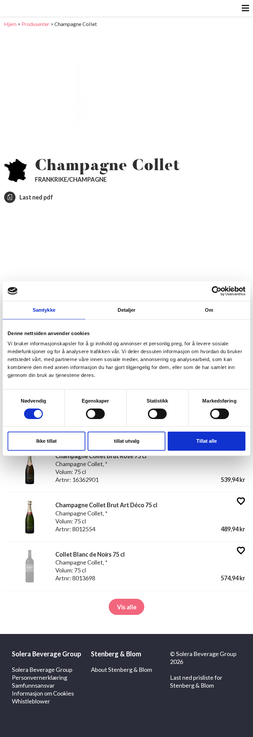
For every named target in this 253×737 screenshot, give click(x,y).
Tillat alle (206, 441)
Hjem (10, 24)
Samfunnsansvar (33, 685)
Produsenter (35, 24)
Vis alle (126, 607)
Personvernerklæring (39, 677)
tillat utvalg (126, 441)
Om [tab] (209, 310)
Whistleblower (31, 701)
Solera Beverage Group (42, 669)
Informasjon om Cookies (43, 693)
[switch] (95, 413)
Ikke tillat (46, 441)
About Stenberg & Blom (121, 669)
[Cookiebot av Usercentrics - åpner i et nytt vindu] (216, 291)
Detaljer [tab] (127, 310)
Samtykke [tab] (44, 310)
